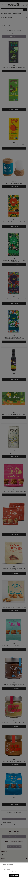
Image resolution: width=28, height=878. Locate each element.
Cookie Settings (14, 871)
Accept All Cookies (14, 875)
